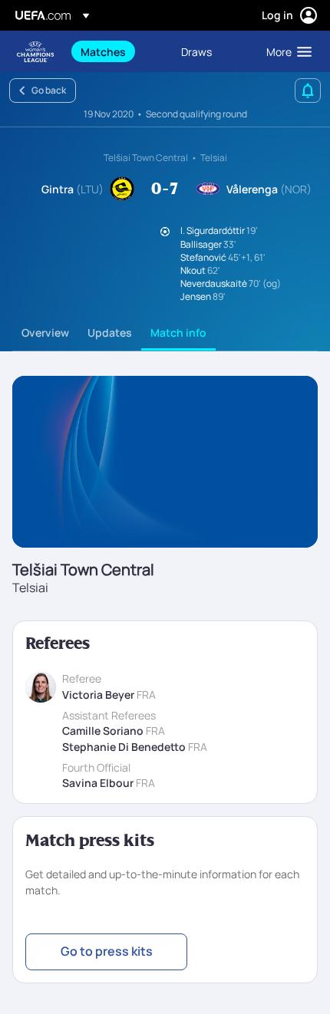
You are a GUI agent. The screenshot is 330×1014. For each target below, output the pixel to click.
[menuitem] (118, 51)
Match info (178, 332)
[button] (285, 51)
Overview (45, 332)
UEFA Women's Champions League (35, 51)
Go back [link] (48, 90)
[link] (103, 51)
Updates (109, 332)
